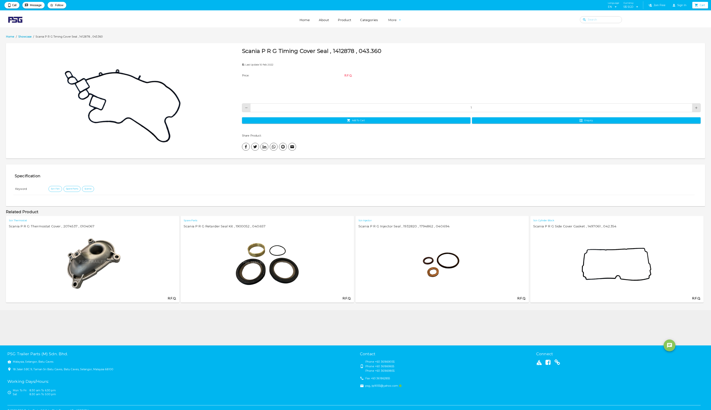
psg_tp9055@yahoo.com (381, 385)
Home (10, 36)
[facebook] (246, 147)
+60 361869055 (385, 361)
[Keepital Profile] (539, 362)
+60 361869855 (385, 370)
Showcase (25, 36)
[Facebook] (547, 362)
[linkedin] (264, 147)
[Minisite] (557, 362)
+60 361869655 (384, 366)
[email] (292, 147)
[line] (283, 147)
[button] (124, 101)
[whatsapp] (274, 147)
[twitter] (255, 147)
